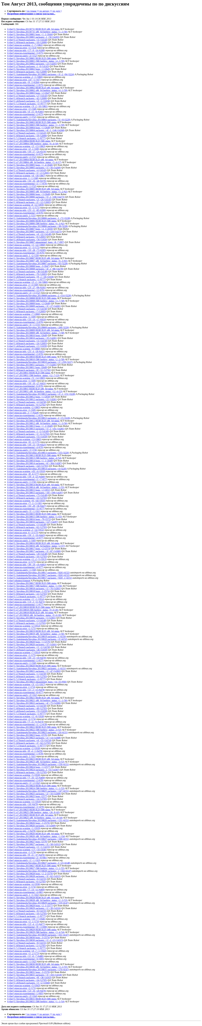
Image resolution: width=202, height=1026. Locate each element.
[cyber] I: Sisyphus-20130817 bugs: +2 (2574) (28, 548)
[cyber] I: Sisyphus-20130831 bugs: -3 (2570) (28, 972)
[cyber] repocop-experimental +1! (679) (25, 807)
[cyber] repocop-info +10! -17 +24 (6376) (26, 151)
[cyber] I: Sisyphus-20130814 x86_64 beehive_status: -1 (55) (35, 487)
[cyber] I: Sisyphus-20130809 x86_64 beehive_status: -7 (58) (35, 333)
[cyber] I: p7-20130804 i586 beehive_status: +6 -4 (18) (32, 143)
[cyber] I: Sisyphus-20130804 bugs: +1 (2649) (28, 127)
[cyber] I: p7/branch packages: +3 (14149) (26, 524)
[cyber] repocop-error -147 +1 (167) (24, 79)
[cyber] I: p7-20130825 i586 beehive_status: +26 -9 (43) (33, 812)
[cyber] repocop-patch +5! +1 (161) (23, 511)
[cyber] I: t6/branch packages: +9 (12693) (26, 237)
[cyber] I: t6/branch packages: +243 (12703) (27, 466)
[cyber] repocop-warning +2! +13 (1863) (26, 146)
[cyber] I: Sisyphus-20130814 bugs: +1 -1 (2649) (30, 460)
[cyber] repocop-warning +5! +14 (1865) (26, 378)
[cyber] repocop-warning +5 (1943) (23, 985)
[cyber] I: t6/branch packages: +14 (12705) (27, 799)
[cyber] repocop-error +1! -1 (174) (23, 921)
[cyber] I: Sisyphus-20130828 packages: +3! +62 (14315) (34, 876)
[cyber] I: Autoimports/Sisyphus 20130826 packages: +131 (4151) (38, 820)
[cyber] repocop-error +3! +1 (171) (23, 207)
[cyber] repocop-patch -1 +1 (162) (23, 895)
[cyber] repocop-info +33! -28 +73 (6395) (26, 250)
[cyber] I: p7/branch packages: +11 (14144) (27, 39)
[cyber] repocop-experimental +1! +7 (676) (27, 183)
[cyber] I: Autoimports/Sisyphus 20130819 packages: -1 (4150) (36, 636)
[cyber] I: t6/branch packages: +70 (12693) (27, 274)
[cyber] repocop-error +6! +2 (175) (23, 442)
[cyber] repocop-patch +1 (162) (21, 961)
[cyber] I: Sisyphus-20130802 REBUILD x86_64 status (33, 87)
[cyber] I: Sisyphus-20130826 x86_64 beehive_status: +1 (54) (36, 836)
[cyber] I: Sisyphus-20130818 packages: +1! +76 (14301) (34, 588)
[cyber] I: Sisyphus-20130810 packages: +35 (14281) (32, 338)
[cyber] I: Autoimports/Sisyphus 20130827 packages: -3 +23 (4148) (38, 863)
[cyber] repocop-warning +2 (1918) (23, 748)
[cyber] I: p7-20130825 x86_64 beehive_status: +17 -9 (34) (35, 817)
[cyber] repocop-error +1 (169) (21, 317)
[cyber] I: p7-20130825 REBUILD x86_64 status (30, 815)
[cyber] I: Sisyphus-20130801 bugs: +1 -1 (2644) (30, 34)
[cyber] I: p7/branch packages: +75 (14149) (27, 495)
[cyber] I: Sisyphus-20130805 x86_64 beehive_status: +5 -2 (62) (37, 191)
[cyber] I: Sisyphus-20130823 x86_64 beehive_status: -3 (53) (35, 761)
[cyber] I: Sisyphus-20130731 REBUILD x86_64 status (33, 29)
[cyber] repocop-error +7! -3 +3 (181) (24, 503)
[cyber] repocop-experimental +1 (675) (25, 85)
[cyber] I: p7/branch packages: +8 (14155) (26, 911)
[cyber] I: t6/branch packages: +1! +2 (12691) (28, 173)
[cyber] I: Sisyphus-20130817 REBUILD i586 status (31, 583)
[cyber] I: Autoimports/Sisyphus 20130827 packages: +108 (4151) (38, 839)
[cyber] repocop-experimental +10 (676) (26, 253)
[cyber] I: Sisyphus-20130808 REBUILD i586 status (31, 298)
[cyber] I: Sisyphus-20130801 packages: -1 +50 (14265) (33, 37)
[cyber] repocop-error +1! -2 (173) (23, 953)
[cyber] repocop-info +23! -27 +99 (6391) (26, 287)
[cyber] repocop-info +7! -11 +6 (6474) (25, 722)
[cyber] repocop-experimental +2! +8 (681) (27, 857)
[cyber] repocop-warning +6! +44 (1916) (26, 500)
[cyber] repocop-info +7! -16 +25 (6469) (26, 777)
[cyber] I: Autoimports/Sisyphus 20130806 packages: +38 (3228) (37, 226)
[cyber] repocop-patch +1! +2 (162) (23, 783)
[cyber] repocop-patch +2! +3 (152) (23, 293)
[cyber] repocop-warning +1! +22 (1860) (26, 245)
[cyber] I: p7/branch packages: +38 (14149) (27, 271)
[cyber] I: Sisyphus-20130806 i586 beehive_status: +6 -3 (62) (35, 223)
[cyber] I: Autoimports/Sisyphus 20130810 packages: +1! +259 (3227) (40, 362)
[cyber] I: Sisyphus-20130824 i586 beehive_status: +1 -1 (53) (35, 788)
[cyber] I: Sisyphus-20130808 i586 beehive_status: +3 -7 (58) (35, 301)
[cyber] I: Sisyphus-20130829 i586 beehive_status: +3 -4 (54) (35, 932)
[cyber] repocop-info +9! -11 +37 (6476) (26, 855)
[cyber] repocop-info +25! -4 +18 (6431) (26, 351)
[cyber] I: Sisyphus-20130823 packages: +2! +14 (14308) (34, 737)
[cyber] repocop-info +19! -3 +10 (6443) (26, 535)
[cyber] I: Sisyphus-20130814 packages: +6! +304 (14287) (34, 463)
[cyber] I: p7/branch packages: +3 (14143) (26, 133)
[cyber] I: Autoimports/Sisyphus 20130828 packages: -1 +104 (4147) (39, 871)
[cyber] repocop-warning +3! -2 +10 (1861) (27, 106)
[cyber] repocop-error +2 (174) (21, 719)
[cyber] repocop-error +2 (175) (21, 562)
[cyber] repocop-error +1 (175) (21, 628)
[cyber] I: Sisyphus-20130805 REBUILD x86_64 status (33, 189)
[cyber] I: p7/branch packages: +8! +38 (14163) (29, 977)
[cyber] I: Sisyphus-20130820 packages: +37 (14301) (32, 644)
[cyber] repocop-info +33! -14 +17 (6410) (26, 319)
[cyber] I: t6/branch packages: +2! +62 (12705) (29, 743)
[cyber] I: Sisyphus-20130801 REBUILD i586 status (31, 58)
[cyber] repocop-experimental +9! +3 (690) (27, 927)
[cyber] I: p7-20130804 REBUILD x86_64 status (30, 159)
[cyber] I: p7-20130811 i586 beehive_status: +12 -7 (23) (33, 375)
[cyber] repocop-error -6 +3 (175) (22, 532)
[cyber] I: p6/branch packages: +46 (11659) (27, 650)
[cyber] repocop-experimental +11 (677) (25, 508)
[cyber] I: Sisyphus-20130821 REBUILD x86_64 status (33, 698)
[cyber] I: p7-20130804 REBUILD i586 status (28, 141)
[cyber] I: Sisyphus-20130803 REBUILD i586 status (31, 122)
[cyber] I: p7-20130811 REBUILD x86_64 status (30, 388)
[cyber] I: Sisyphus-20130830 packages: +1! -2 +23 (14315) (35, 940)
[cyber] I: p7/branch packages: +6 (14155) (26, 879)
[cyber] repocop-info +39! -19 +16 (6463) (26, 564)
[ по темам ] (32, 11)
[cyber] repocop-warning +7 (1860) (23, 314)
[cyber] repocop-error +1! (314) (22, 47)
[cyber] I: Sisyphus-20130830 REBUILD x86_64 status (33, 964)
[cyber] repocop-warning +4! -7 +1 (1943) (27, 951)
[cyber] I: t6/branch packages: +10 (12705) (27, 913)
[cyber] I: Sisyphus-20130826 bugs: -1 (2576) (28, 823)
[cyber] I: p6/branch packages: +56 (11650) (27, 239)
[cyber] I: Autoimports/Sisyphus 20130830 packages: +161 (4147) (38, 935)
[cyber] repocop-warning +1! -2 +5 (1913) (27, 559)
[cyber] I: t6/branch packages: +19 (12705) (27, 772)
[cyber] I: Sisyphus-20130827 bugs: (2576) (27, 841)
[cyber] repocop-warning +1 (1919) (23, 828)
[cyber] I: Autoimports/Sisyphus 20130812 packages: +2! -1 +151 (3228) (41, 394)
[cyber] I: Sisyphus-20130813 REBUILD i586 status (31, 455)
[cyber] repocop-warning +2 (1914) (23, 626)
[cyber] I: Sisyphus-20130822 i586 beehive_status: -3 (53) (34, 730)
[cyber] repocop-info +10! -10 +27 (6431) (26, 383)
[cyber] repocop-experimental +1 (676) (25, 415)
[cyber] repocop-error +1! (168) (22, 109)
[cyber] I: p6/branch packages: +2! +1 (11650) (28, 101)
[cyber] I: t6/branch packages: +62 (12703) (27, 527)
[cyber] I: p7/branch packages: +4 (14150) (26, 402)
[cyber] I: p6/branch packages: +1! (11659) (27, 346)
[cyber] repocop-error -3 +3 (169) (22, 285)
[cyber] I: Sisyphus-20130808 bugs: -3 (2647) (28, 266)
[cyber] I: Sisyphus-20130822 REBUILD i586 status (31, 727)
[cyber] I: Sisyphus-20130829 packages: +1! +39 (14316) (34, 908)
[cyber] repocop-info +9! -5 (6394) (23, 82)
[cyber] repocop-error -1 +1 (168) (22, 178)
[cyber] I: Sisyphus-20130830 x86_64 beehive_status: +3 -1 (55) (37, 967)
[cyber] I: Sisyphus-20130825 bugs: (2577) (27, 796)
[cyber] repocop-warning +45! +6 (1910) (26, 471)
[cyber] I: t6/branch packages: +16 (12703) (27, 556)
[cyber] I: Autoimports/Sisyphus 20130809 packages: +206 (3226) (38, 327)
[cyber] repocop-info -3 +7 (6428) (23, 412)
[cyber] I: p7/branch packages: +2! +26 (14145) (29, 199)
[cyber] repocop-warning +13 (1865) (24, 439)
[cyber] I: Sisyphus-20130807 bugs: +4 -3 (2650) (30, 229)
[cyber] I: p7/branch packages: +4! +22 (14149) (29, 234)
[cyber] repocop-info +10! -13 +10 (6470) (26, 658)
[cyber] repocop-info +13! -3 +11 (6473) (26, 602)
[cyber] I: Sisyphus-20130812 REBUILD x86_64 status (33, 420)
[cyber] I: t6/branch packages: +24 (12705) (27, 980)
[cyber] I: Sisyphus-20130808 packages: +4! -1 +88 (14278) (35, 269)
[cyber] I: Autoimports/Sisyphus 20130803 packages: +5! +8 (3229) (38, 119)
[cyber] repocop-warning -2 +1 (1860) (25, 77)
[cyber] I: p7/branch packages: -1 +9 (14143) (28, 66)
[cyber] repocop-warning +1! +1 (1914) (25, 599)
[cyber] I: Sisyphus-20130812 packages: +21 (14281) (32, 399)
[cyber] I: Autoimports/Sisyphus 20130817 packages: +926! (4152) (38, 572)
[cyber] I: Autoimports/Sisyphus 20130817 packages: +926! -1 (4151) (39, 578)
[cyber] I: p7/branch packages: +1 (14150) (26, 674)
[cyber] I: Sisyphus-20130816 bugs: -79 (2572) (29, 519)
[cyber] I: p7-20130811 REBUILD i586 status (28, 373)
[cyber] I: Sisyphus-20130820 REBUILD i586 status (31, 666)
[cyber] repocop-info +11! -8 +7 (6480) (25, 956)
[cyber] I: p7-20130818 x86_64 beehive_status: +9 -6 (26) (34, 615)
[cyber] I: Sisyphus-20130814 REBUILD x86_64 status (33, 484)
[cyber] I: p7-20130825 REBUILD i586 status (28, 809)
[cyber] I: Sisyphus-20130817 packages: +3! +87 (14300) (34, 551)
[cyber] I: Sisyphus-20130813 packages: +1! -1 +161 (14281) (35, 428)
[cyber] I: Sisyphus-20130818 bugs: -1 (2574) (28, 591)
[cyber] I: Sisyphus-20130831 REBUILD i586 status (31, 999)
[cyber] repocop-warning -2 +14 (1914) (25, 530)
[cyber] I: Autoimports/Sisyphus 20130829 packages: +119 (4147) (38, 903)
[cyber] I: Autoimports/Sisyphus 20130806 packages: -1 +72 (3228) (38, 218)
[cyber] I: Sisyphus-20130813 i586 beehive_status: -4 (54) (34, 458)
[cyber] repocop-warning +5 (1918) (23, 775)
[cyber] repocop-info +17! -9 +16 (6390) (26, 50)
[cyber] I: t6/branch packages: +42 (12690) (27, 98)
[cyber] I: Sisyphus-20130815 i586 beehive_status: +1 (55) (34, 516)
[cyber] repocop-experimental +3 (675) (25, 53)
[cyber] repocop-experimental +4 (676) (25, 213)
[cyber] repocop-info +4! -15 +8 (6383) (25, 111)
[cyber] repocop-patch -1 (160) (21, 540)
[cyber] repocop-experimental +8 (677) (25, 692)
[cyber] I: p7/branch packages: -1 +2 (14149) (28, 431)
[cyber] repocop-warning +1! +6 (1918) (25, 716)
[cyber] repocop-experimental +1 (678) (25, 753)
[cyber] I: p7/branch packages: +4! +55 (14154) (29, 740)
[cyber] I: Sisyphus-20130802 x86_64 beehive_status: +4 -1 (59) (37, 90)
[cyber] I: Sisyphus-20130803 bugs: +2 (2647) (28, 93)
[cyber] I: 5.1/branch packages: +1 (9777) (26, 138)
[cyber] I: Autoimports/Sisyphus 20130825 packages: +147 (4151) (38, 791)
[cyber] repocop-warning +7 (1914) (23, 652)
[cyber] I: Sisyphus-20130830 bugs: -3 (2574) (28, 937)
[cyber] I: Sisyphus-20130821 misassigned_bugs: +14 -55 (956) (37, 682)
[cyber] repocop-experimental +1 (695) (25, 993)
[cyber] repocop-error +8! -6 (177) (23, 474)
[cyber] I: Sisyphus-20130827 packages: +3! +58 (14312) (34, 844)
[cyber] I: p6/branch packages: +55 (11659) (27, 436)
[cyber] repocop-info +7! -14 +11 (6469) (26, 889)
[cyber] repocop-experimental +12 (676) (26, 290)
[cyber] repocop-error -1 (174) (21, 687)
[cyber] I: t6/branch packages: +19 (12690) (27, 135)
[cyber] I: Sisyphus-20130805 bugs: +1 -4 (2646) (30, 165)
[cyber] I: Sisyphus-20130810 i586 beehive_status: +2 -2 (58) (35, 359)
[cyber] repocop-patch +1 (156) (21, 482)
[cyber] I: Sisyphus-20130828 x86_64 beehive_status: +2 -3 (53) (37, 900)
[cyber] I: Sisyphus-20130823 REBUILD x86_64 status (33, 759)
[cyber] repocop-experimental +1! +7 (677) (27, 479)
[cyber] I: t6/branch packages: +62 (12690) (27, 71)
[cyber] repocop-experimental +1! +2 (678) (27, 724)
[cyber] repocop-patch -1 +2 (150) (23, 255)
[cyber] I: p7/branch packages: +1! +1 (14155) (28, 847)
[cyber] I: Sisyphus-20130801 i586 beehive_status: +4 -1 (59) (35, 61)
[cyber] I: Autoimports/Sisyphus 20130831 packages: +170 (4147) (38, 969)
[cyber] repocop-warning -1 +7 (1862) (25, 45)
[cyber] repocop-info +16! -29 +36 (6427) (26, 506)
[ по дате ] (56, 11)
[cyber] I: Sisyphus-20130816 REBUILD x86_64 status (33, 543)
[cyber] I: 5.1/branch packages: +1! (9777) (27, 103)
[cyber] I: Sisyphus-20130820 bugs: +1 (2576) (28, 642)
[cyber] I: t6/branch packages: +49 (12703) (27, 708)
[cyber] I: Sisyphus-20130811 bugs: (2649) (27, 367)
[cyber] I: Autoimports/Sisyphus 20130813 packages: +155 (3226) (38, 452)
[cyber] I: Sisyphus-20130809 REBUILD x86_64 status (33, 330)
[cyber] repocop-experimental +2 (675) (25, 114)
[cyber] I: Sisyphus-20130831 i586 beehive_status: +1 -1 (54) (35, 1001)
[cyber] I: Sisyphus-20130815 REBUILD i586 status (31, 514)
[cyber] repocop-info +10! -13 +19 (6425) (26, 444)
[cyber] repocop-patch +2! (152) (22, 55)
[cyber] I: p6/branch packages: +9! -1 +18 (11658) (30, 277)
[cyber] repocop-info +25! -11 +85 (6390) (26, 210)
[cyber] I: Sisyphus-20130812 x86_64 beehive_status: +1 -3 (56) (37, 423)
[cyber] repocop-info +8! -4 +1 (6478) (25, 751)
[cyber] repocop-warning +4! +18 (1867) (26, 175)
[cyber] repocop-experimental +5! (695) (25, 959)
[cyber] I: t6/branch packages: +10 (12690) (27, 42)
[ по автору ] (44, 11)
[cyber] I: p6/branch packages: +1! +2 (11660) (28, 983)
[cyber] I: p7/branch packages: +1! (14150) (27, 309)
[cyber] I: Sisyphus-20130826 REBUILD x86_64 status (33, 833)
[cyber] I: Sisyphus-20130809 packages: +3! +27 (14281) (34, 306)
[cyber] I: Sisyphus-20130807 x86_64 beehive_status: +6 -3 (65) (37, 261)
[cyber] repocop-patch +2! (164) (22, 996)
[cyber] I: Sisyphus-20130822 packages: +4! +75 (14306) (34, 703)
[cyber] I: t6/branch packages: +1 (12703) (26, 623)
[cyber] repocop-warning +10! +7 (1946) (26, 919)
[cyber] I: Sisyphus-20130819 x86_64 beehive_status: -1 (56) (35, 634)
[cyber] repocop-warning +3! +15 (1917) (26, 684)
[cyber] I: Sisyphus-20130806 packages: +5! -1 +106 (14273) (35, 197)
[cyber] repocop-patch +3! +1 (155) (23, 325)
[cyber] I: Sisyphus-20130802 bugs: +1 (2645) (28, 69)
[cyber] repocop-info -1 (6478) (21, 831)
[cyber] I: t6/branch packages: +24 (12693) (27, 343)
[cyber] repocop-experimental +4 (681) (25, 892)
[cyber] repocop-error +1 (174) (21, 852)
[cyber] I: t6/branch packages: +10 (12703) (27, 676)
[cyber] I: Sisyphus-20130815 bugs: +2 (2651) (28, 490)
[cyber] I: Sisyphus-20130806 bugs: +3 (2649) (28, 194)
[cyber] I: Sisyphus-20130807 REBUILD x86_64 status (33, 258)
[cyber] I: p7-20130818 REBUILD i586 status (28, 607)
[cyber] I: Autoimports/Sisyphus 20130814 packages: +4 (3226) (37, 468)
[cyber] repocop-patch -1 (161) (21, 756)
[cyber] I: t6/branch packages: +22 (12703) (27, 498)
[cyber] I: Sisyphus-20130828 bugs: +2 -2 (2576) (30, 873)
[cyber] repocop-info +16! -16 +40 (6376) (26, 181)
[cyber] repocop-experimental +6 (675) (25, 154)
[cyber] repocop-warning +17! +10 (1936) (26, 849)
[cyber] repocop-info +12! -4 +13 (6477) (26, 924)
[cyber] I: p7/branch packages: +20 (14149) (27, 554)
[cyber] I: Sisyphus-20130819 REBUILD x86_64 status (33, 631)
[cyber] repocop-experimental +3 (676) (25, 322)
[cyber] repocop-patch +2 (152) (21, 157)
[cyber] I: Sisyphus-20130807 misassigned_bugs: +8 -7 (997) (35, 242)
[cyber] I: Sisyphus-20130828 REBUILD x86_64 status (33, 897)
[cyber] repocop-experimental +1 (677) (25, 604)
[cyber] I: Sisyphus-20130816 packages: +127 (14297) (32, 522)
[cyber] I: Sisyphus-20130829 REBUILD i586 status (31, 929)
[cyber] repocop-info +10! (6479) (22, 804)
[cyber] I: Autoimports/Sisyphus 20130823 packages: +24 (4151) (37, 732)
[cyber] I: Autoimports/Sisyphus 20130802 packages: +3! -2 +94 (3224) (40, 74)
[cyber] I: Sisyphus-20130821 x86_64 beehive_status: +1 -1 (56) (37, 700)
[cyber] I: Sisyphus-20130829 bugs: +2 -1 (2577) (30, 905)
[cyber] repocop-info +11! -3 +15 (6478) (26, 690)
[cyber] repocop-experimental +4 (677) (25, 538)
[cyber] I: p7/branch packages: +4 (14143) (26, 170)
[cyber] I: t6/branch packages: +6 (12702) (26, 404)
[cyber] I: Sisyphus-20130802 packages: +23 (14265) (32, 63)
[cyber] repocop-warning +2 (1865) (23, 407)
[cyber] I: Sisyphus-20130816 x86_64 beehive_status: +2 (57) (36, 546)
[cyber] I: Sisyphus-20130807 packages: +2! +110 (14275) (34, 231)
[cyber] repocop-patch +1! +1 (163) (23, 860)
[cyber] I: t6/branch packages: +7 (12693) (26, 311)
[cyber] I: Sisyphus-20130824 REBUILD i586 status (31, 785)
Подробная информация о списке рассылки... (31, 13)
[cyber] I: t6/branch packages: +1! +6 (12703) (28, 434)
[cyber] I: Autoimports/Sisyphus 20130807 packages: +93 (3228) (37, 263)
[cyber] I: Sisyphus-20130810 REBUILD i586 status (31, 357)
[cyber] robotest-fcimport (18, 580)
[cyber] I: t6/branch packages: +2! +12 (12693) (29, 202)
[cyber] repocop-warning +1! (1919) (24, 801)
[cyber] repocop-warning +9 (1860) (23, 349)
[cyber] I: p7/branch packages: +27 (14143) (27, 95)
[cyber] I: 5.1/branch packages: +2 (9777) (26, 679)
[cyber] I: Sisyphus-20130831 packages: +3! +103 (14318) (34, 975)
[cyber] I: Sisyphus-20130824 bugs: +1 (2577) (28, 767)
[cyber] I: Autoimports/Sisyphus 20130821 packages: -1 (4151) (36, 668)
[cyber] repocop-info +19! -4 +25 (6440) (26, 476)
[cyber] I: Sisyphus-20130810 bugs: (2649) (27, 335)
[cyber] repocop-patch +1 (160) (21, 570)
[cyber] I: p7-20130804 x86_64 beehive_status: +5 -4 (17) (34, 162)
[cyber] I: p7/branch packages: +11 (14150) (27, 341)
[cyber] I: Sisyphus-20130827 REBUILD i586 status (31, 865)
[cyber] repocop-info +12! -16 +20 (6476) (26, 991)
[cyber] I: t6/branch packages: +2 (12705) (26, 945)
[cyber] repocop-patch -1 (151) (21, 215)
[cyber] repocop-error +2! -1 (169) (23, 149)
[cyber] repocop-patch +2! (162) (22, 695)
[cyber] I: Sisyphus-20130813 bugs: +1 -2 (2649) (30, 426)
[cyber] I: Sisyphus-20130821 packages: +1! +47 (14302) (34, 671)
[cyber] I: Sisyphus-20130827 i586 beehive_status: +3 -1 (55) (35, 868)
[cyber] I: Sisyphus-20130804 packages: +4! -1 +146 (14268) (35, 130)
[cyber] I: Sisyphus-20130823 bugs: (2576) (27, 735)
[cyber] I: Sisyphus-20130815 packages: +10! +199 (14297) (35, 492)
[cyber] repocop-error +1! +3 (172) (23, 247)
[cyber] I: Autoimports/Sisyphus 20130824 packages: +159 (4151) (38, 764)
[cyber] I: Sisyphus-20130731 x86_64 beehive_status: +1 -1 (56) (37, 31)
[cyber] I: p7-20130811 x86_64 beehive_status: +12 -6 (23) (34, 391)
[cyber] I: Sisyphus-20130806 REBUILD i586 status (31, 221)
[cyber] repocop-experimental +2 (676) (25, 354)
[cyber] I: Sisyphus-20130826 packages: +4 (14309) (31, 825)
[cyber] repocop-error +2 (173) (21, 988)
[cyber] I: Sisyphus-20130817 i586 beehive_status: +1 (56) (34, 586)
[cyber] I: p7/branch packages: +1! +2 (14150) (28, 647)
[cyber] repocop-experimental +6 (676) (25, 386)
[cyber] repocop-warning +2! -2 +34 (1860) (27, 282)
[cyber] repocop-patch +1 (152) (21, 117)
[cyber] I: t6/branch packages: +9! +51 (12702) (29, 370)
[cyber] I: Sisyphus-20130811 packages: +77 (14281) (32, 365)
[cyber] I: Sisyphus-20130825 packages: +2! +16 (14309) (34, 793)
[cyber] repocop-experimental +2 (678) (25, 780)
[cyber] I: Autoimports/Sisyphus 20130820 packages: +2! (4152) (37, 639)
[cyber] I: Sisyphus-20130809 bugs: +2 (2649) (28, 303)
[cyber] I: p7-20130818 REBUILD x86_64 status (30, 612)
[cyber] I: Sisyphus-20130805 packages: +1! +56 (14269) (34, 167)
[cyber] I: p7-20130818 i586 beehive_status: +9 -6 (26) (32, 610)
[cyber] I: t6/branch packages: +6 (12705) (26, 881)
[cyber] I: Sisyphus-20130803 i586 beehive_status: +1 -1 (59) (35, 125)
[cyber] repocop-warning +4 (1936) (23, 884)
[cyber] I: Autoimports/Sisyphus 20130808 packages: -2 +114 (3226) (39, 295)
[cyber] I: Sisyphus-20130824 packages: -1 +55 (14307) (33, 769)
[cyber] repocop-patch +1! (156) (22, 450)
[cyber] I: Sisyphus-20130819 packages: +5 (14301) (31, 618)
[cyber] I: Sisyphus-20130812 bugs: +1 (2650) (28, 396)
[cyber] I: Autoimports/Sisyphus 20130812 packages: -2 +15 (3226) (38, 418)
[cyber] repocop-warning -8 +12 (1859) (25, 205)
